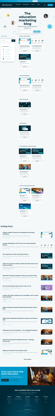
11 (32, 361)
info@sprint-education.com (29, 393)
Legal (9, 403)
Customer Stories (9, 399)
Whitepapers (7, 51)
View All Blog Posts (8, 49)
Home (1, 8)
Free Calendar (7, 56)
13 (35, 361)
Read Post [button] (24, 66)
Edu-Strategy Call (8, 58)
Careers (9, 400)
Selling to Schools (27, 400)
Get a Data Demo (5, 380)
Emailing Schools (27, 399)
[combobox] (6, 40)
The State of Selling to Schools (24, 132)
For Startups (27, 403)
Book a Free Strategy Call (14, 380)
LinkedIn (46, 399)
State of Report (7, 54)
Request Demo (37, 400)
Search (37, 31)
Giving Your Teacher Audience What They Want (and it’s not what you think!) (36, 156)
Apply (13, 40)
